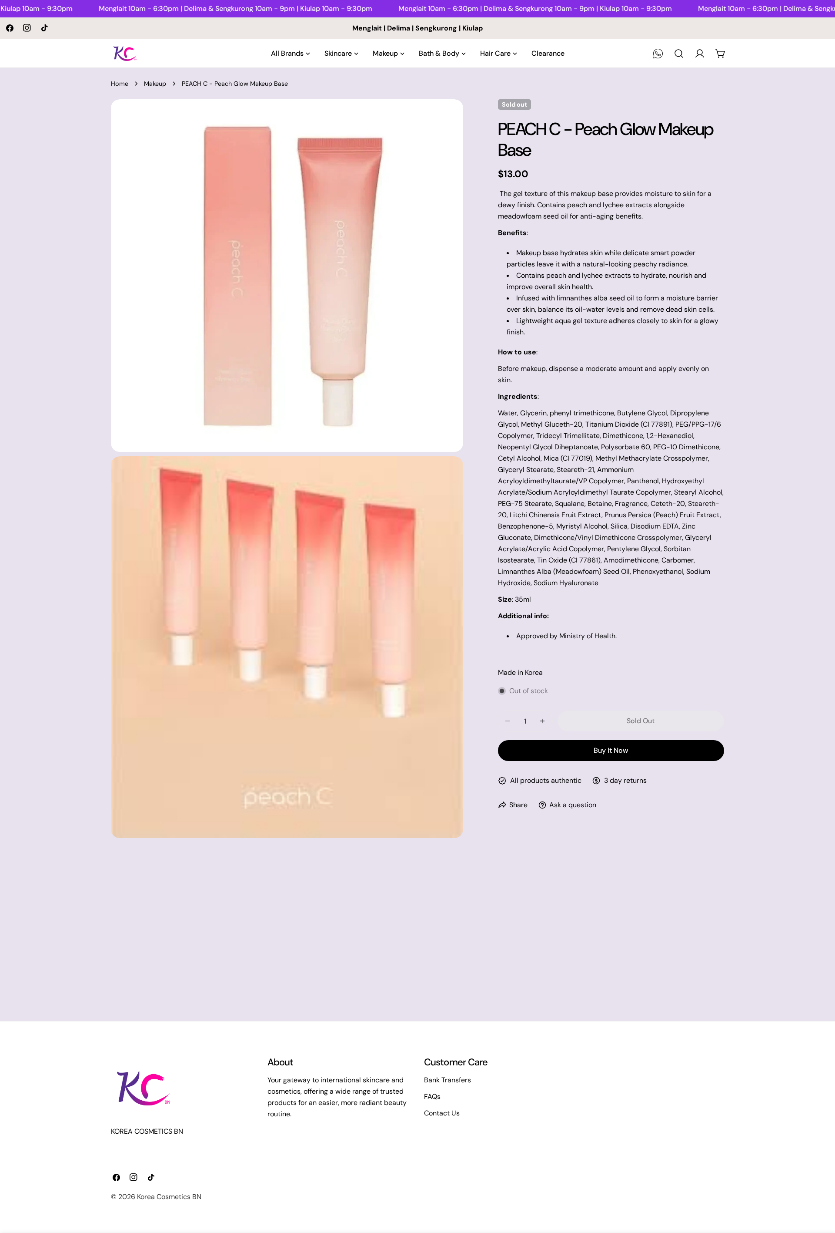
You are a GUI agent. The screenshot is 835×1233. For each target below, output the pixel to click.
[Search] (679, 53)
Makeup (155, 84)
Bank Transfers (447, 1080)
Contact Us (442, 1113)
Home (119, 84)
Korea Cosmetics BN (169, 1196)
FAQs (432, 1096)
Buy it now (611, 750)
